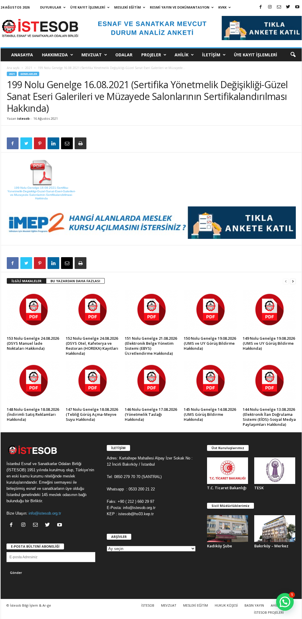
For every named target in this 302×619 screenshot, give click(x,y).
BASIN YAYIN (254, 605)
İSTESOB (147, 605)
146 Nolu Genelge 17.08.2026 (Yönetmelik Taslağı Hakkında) (151, 414)
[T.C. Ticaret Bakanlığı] (227, 470)
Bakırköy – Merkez (271, 546)
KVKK (222, 7)
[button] (292, 54)
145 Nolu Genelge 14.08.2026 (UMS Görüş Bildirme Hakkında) (210, 414)
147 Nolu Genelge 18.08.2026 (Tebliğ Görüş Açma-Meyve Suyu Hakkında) (92, 414)
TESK (259, 487)
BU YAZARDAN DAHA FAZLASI (75, 281)
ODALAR (123, 55)
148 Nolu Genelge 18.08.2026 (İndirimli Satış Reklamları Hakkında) (33, 414)
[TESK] (275, 470)
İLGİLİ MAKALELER (27, 281)
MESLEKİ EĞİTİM (127, 7)
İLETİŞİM (211, 55)
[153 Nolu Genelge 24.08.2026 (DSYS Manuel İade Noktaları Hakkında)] (33, 312)
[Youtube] (297, 7)
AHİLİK (181, 55)
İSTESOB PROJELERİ (269, 612)
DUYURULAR (50, 7)
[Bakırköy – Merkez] (275, 528)
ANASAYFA (22, 55)
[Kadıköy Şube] (227, 528)
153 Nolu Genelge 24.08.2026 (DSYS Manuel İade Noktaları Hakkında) (33, 343)
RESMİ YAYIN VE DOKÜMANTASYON (179, 7)
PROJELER (151, 55)
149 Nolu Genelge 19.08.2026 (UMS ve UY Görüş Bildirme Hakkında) (269, 343)
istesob (23, 118)
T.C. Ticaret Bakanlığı (227, 487)
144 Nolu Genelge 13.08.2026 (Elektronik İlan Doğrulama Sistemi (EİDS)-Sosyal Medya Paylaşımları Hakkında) (269, 417)
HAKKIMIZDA (55, 55)
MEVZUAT (91, 55)
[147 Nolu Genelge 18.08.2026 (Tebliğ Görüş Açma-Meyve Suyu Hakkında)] (92, 383)
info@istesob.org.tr (45, 513)
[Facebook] (260, 7)
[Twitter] (288, 7)
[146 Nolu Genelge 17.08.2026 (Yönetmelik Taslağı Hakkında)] (151, 383)
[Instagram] (269, 7)
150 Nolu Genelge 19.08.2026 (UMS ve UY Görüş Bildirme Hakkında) (210, 343)
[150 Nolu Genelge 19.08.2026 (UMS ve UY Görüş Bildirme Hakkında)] (210, 312)
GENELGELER (28, 74)
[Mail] (279, 7)
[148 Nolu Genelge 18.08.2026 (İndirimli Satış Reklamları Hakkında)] (33, 383)
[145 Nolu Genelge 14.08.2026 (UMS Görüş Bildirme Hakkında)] (210, 383)
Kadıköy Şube (219, 546)
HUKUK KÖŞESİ (226, 605)
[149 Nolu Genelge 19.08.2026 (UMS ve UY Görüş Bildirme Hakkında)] (269, 312)
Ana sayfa (13, 68)
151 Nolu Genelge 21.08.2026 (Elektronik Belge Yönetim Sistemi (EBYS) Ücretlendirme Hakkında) (151, 346)
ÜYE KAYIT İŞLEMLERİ (87, 7)
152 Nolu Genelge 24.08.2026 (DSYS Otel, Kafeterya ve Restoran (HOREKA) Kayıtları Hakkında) (92, 346)
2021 (28, 68)
